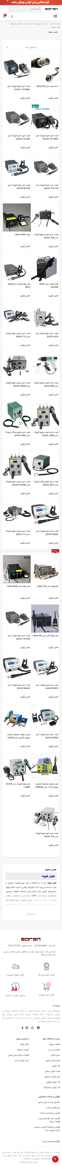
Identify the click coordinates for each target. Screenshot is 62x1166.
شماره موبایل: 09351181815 (20, 945)
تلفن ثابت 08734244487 (45, 945)
